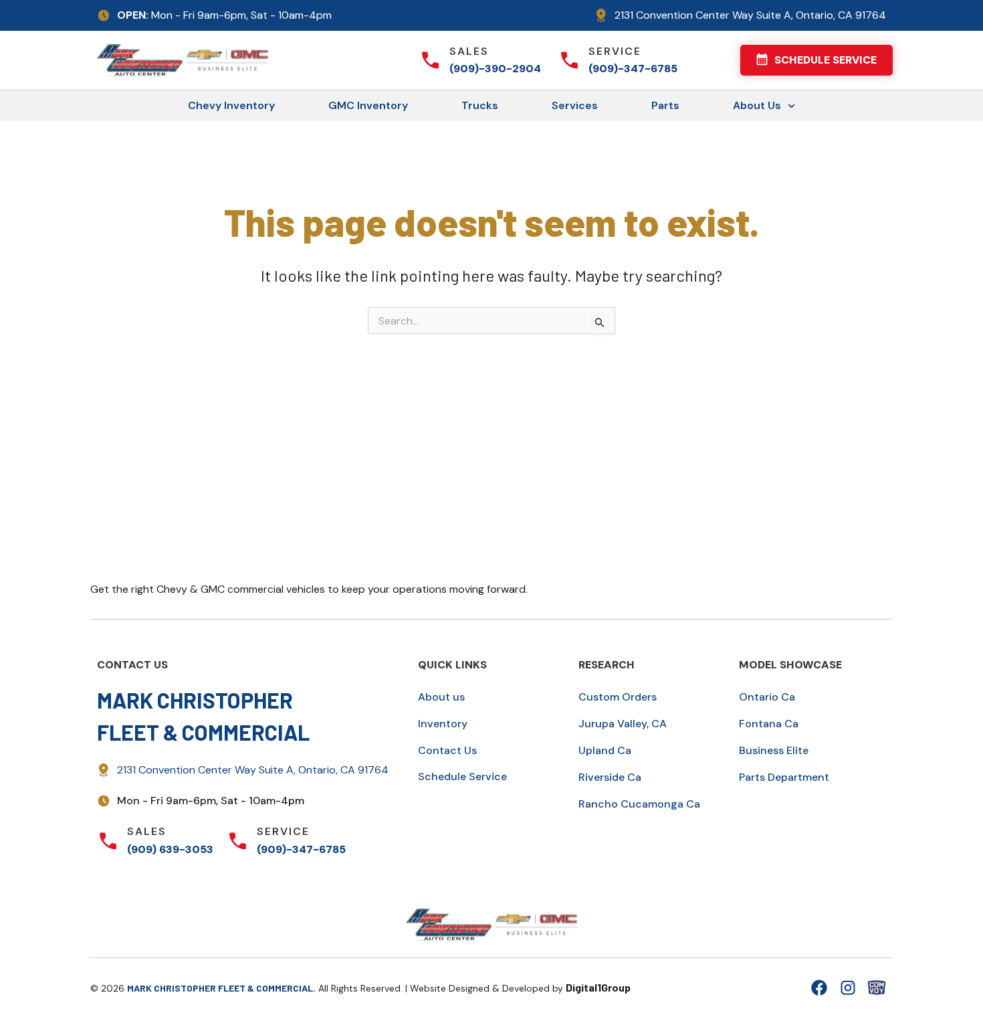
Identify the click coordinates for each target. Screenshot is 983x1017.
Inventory (442, 724)
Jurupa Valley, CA (622, 724)
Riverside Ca (609, 777)
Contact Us (447, 750)
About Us (757, 105)
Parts (665, 105)
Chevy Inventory (231, 105)
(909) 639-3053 (170, 849)
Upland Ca (604, 750)
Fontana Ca (768, 724)
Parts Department (784, 777)
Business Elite (773, 750)
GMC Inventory (368, 105)
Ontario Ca (767, 697)
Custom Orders (617, 697)
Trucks (479, 105)
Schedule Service (462, 776)
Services (575, 105)
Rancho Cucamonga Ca (639, 804)
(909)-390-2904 (495, 69)
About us (441, 697)
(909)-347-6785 (632, 69)
